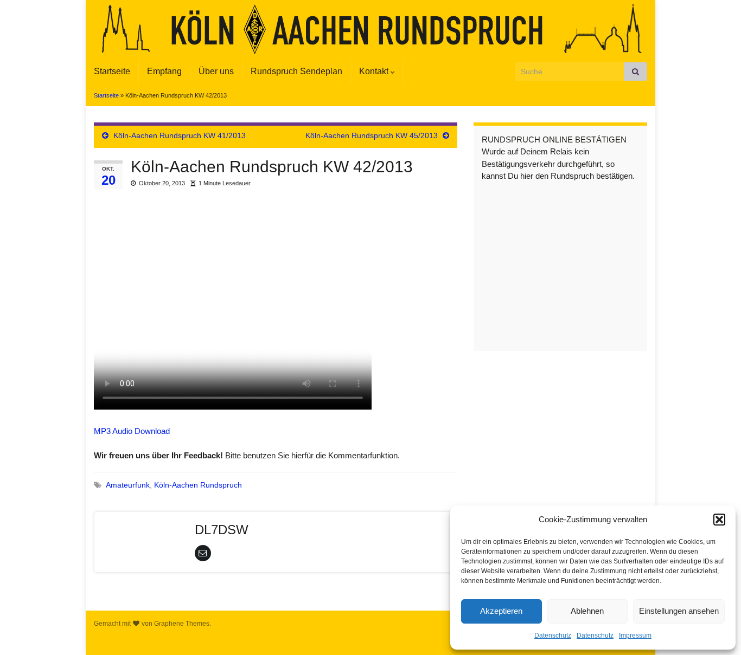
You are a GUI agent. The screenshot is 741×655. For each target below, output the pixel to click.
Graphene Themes (181, 623)
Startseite (112, 71)
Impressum (635, 635)
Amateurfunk (128, 485)
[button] (719, 519)
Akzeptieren (501, 610)
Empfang (164, 71)
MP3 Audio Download (132, 431)
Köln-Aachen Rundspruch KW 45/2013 (371, 135)
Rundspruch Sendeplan (296, 71)
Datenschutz (552, 635)
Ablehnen (587, 610)
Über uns (216, 71)
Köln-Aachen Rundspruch (198, 485)
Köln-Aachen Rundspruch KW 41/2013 (179, 135)
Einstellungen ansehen (679, 610)
